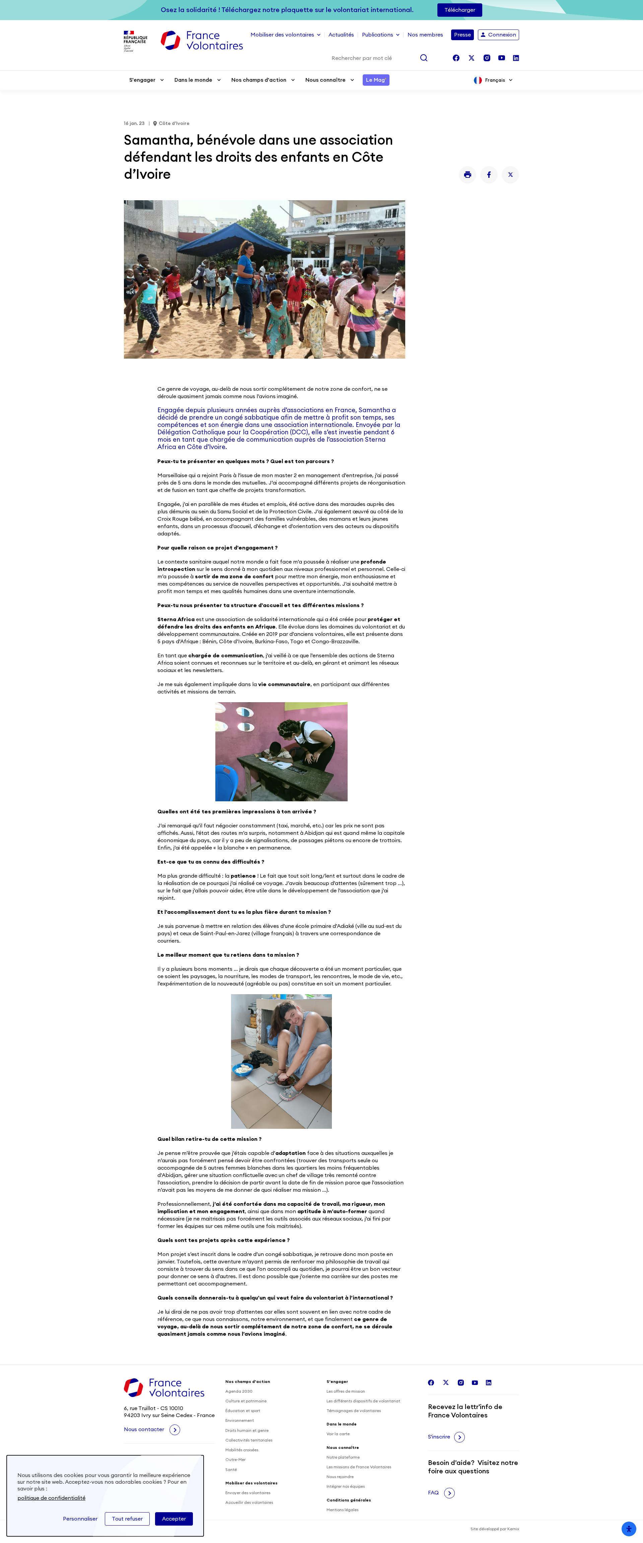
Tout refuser (127, 1519)
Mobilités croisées (241, 1450)
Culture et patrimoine (246, 1401)
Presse (462, 35)
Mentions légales (342, 1510)
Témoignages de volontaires (354, 1411)
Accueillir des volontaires (249, 1502)
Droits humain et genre (247, 1430)
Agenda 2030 (239, 1391)
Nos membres (425, 35)
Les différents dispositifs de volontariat (363, 1401)
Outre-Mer (235, 1460)
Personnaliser (80, 1519)
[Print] (467, 174)
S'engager (142, 80)
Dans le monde (193, 80)
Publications (377, 35)
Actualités (341, 35)
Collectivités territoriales (248, 1440)
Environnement (239, 1420)
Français (495, 80)
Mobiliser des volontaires (282, 35)
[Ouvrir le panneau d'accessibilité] (629, 1529)
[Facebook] (489, 174)
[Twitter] (510, 174)
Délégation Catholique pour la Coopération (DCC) (232, 432)
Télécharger (459, 10)
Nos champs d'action (258, 80)
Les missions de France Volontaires (359, 1467)
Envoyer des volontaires (247, 1493)
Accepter (174, 1519)
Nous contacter (144, 1429)
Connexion (502, 35)
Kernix (513, 1529)
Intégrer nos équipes (346, 1486)
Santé (231, 1470)
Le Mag (376, 80)
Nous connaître (325, 80)
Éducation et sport (242, 1411)
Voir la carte (338, 1434)
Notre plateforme (343, 1457)
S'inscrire (439, 1437)
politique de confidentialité (51, 1498)
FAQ (434, 1492)
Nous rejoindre (340, 1477)
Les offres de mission (346, 1391)
